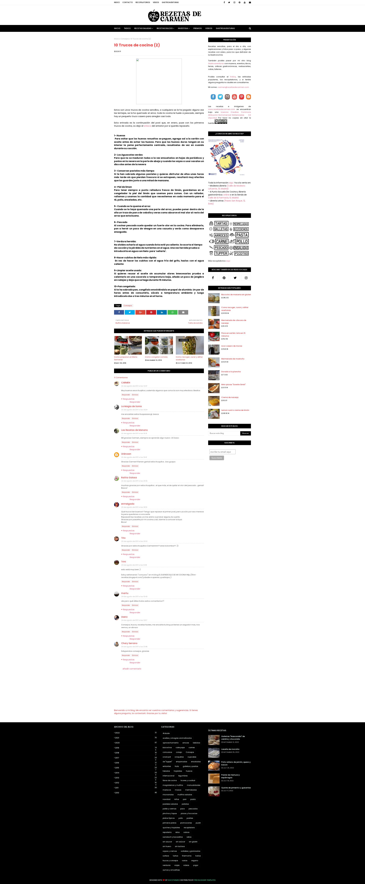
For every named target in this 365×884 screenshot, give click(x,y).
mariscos (167, 790)
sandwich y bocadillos (173, 837)
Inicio (116, 39)
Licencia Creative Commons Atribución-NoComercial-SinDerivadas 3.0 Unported (229, 115)
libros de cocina (170, 780)
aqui (228, 261)
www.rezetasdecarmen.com (221, 109)
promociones (186, 823)
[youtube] (245, 2)
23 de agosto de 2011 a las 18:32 (134, 507)
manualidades (193, 785)
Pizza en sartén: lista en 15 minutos (233, 334)
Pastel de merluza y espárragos (230, 776)
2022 (136, 732)
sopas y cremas (170, 851)
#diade (166, 733)
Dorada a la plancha (231, 371)
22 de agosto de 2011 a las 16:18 (134, 433)
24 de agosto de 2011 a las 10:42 (134, 596)
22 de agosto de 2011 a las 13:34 (134, 410)
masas (178, 790)
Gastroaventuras (170, 2)
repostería (167, 832)
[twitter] (229, 2)
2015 (136, 767)
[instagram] (234, 2)
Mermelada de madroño (232, 358)
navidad (166, 799)
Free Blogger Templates (205, 880)
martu (124, 593)
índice (233, 76)
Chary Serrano (129, 643)
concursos (167, 752)
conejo (179, 752)
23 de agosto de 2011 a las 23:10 (134, 541)
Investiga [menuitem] (183, 28)
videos (186, 865)
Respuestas (128, 399)
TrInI (123, 561)
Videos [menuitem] (208, 28)
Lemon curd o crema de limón (235, 410)
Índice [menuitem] (127, 28)
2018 (136, 752)
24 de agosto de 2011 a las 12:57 (134, 620)
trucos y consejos (170, 860)
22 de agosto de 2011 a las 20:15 (134, 481)
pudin (198, 823)
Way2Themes (173, 880)
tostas (198, 856)
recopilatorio (189, 827)
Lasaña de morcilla (230, 749)
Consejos (124, 39)
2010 (136, 792)
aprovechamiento (171, 743)
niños (176, 799)
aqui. (231, 182)
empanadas (181, 761)
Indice (117, 2)
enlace (147, 125)
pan (184, 799)
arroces (185, 743)
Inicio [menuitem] (117, 28)
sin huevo (167, 846)
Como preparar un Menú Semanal (125, 358)
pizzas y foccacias (189, 813)
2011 (136, 787)
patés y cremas (169, 808)
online (226, 194)
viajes (177, 865)
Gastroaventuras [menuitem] (225, 28)
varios (184, 860)
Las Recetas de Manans (134, 430)
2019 (136, 747)
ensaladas (196, 761)
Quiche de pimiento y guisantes (236, 787)
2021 (136, 737)
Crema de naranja (229, 397)
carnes (192, 747)
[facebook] (224, 2)
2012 (136, 782)
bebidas (196, 743)
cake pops (180, 747)
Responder (126, 395)
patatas (185, 804)
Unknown (126, 453)
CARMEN (125, 382)
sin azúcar (180, 841)
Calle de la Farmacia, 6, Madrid (223, 197)
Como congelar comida (156, 357)
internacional (168, 776)
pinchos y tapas (170, 813)
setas (189, 837)
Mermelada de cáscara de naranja (233, 321)
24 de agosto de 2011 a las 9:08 (134, 565)
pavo (182, 808)
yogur (195, 865)
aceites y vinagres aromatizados (177, 738)
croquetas (179, 757)
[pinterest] (239, 2)
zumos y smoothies (171, 870)
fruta (177, 766)
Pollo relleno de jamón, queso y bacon (236, 763)
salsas (186, 832)
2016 (136, 762)
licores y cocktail (188, 780)
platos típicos (169, 818)
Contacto (127, 2)
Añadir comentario (132, 668)
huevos (189, 771)
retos (177, 832)
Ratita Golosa (129, 477)
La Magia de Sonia (131, 406)
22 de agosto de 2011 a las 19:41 (134, 457)
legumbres (183, 776)
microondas (168, 794)
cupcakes (192, 757)
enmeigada (127, 503)
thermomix (186, 856)
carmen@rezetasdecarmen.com (233, 87)
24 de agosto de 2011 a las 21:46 (134, 646)
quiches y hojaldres (171, 827)
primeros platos (169, 823)
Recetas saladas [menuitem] (142, 28)
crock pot (167, 757)
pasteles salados (170, 804)
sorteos (166, 856)
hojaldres (178, 771)
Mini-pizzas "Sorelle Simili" (233, 384)
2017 (136, 757)
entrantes (167, 766)
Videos (156, 2)
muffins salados (185, 794)
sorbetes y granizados (190, 851)
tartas (175, 856)
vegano (194, 860)
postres (190, 818)
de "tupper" (167, 761)
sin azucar (167, 841)
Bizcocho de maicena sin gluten (236, 294)
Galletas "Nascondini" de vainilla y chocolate (233, 738)
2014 (136, 772)
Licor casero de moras (231, 346)
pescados (193, 808)
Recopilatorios (143, 2)
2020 (136, 742)
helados (166, 771)
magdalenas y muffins (173, 785)
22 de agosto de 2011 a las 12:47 (134, 386)
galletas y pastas (190, 766)
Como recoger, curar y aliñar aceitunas (189, 358)
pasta (193, 799)
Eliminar (135, 395)
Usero (124, 616)
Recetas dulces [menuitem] (165, 28)
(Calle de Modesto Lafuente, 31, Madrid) (226, 187)
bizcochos (167, 747)
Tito (123, 537)
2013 (136, 777)
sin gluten (193, 841)
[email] (249, 2)
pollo (181, 818)
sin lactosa (180, 846)
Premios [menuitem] (197, 28)
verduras (167, 865)
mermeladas (191, 790)
